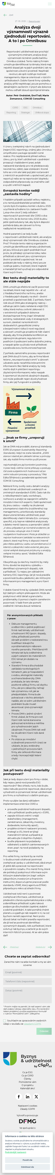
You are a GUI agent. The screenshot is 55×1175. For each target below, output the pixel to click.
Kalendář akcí (27, 1088)
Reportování (34, 21)
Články (27, 1079)
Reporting (11, 112)
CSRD (15, 107)
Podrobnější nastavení (15, 1152)
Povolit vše (27, 1160)
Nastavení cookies (27, 1106)
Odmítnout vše (27, 1167)
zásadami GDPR (32, 1024)
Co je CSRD (28, 1075)
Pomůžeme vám (27, 1082)
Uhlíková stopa (42, 112)
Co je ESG (27, 1072)
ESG (25, 107)
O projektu (28, 1085)
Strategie (25, 112)
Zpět (10, 15)
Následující (40, 947)
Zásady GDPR (27, 1109)
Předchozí (14, 947)
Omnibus (37, 107)
